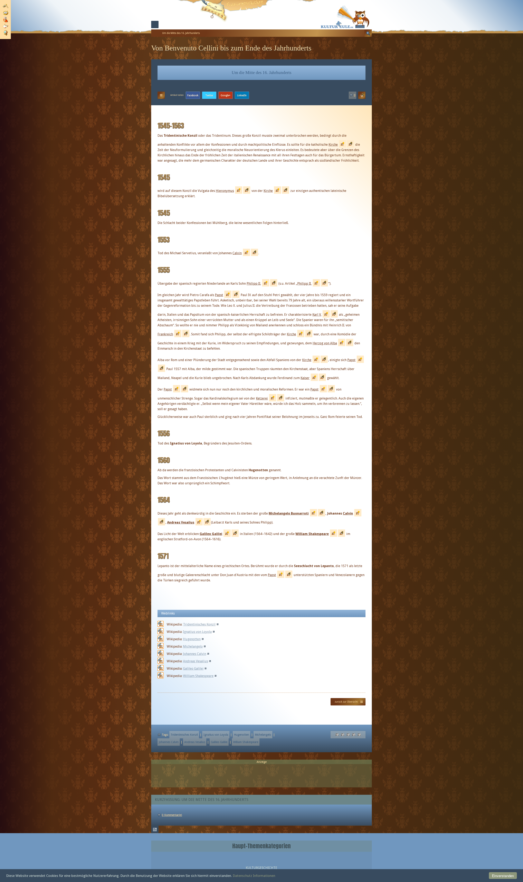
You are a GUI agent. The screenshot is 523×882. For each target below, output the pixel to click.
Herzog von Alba (325, 343)
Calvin (237, 253)
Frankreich (165, 334)
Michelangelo (193, 646)
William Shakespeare (312, 534)
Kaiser (305, 378)
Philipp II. (254, 283)
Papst (219, 295)
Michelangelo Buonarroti (289, 513)
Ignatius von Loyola (197, 632)
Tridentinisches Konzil (199, 624)
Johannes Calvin (194, 654)
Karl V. (316, 315)
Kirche (333, 145)
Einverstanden (503, 875)
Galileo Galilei (211, 534)
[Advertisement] (261, 774)
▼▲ (161, 95)
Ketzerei (262, 398)
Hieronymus (225, 191)
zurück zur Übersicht (346, 701)
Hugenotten (192, 639)
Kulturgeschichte (261, 868)
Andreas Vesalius (180, 522)
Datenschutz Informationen (254, 876)
